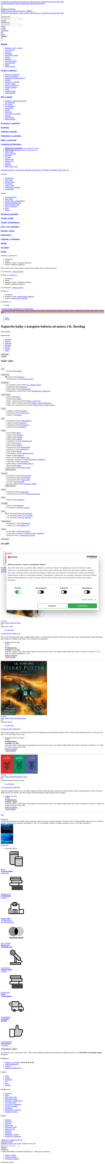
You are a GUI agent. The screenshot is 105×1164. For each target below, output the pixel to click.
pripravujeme (26, 389)
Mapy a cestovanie (8, 140)
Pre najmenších (10, 103)
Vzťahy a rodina (10, 84)
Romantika (8, 53)
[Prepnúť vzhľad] (2, 6)
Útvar (3, 497)
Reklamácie (9, 1108)
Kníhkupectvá (12, 3)
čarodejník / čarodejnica (37, 459)
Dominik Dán (9, 178)
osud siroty (25, 461)
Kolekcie (8, 163)
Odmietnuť (52, 606)
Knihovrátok (21, 3)
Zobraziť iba (5, 375)
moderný (22, 427)
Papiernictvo (6, 235)
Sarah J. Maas (9, 185)
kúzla (19, 451)
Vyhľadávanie (5, 17)
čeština (19, 415)
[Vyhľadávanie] (1, 15)
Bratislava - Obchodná (12, 1062)
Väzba (3, 529)
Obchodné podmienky (12, 1159)
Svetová (7, 341)
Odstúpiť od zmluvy (11, 1112)
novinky (21, 377)
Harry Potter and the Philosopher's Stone (14, 777)
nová (18, 397)
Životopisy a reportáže (12, 82)
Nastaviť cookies (10, 1155)
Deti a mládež (6, 97)
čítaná (19, 399)
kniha (19, 371)
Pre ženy (8, 347)
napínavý (23, 423)
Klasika (7, 57)
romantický (25, 425)
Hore (2, 815)
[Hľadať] (21, 19)
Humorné (8, 345)
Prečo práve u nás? (11, 1097)
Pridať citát (4, 819)
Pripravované (9, 159)
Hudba (4, 243)
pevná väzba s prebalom (36, 533)
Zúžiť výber (5, 539)
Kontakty (8, 1120)
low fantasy (25, 507)
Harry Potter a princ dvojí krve (11, 623)
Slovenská (8, 339)
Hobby (7, 89)
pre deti (21, 482)
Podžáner (4, 503)
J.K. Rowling (27, 513)
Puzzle (3, 252)
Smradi (7, 210)
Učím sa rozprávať (11, 206)
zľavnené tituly (28, 379)
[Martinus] (8, 9)
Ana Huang (9, 184)
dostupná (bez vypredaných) (41, 391)
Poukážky (28, 3)
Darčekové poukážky (10, 214)
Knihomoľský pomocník (13, 1110)
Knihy (3, 11)
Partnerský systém (11, 1127)
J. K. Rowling (28, 515)
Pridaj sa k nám (10, 1129)
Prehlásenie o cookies (12, 1134)
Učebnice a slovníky (9, 132)
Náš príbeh (8, 1121)
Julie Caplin (9, 180)
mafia (19, 439)
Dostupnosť (5, 382)
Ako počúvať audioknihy (13, 1104)
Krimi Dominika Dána (12, 204)
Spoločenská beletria (11, 55)
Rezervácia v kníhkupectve (13, 1101)
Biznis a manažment (11, 76)
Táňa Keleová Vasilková (13, 187)
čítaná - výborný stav (34, 401)
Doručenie (4, 3)
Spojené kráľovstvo (33, 494)
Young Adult (9, 108)
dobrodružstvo (28, 453)
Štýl (3, 418)
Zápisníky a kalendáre (10, 239)
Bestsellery (8, 155)
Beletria (4, 44)
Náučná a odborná (9, 70)
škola (19, 465)
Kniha (7, 642)
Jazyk (3, 408)
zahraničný (25, 492)
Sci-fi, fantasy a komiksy (13, 114)
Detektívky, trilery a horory (13, 48)
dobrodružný (26, 421)
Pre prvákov (9, 104)
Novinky (8, 157)
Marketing (8, 1131)
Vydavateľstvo (6, 521)
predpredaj (24, 387)
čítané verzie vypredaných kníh (44, 405)
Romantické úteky (11, 197)
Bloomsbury (26, 523)
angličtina (23, 411)
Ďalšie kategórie (10, 66)
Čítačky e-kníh (7, 218)
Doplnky (29, 11)
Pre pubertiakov (10, 106)
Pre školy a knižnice (11, 1106)
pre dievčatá (26, 478)
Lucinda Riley (9, 189)
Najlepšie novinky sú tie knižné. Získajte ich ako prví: (18, 1143)
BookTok (8, 165)
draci (19, 433)
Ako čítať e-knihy (11, 1102)
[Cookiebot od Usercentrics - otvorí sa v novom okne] (88, 557)
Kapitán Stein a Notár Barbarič (15, 201)
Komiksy (8, 52)
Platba (7, 1095)
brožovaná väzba (29, 535)
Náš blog (8, 1123)
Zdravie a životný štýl (12, 85)
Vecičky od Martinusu (10, 222)
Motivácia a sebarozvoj (12, 74)
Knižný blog (35, 3)
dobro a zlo (25, 457)
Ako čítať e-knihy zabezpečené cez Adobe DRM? (17, 309)
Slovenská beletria (11, 61)
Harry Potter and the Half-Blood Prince (13, 718)
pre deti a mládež (31, 484)
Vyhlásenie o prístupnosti (13, 1136)
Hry (20, 11)
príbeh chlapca (28, 463)
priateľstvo (25, 449)
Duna (7, 208)
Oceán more (5, 845)
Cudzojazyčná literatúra (11, 144)
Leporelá (8, 115)
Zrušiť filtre (4, 570)
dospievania (25, 447)
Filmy (24, 11)
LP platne (5, 247)
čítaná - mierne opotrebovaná (42, 403)
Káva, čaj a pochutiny (10, 227)
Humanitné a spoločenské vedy (15, 78)
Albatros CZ (24, 525)
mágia (20, 437)
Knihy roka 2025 (10, 153)
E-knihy (8, 11)
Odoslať (4, 1148)
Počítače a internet (11, 87)
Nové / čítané (6, 394)
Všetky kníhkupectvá (12, 1064)
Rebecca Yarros (10, 182)
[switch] (41, 592)
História (7, 80)
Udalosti (7, 1066)
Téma (3, 430)
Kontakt (42, 3)
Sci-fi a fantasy (10, 50)
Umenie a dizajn (10, 91)
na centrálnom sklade (34, 385)
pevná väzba (25, 531)
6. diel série (10, 633)
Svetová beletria (10, 63)
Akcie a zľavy (9, 161)
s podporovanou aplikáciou (25, 296)
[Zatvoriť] (1, 365)
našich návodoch (17, 271)
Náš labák (8, 1133)
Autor (3, 511)
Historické (8, 59)
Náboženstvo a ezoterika (11, 136)
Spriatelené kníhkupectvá (13, 1068)
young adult (25, 480)
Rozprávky (8, 112)
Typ (3, 369)
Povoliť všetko (82, 606)
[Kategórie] (34, 11)
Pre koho (4, 473)
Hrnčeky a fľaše (7, 231)
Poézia (7, 65)
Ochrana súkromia (11, 1157)
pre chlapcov (26, 476)
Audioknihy (15, 11)
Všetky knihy (9, 152)
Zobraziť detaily (87, 599)
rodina (20, 435)
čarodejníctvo (27, 441)
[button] (54, 649)
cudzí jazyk (25, 413)
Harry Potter (9, 199)
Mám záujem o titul (11, 166)
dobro (20, 445)
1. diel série (10, 787)
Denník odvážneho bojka (13, 203)
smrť (19, 443)
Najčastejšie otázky (11, 1099)
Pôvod (3, 489)
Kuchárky (5, 127)
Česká (7, 350)
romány (21, 500)
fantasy (21, 455)
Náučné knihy (9, 117)
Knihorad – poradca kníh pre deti (15, 101)
